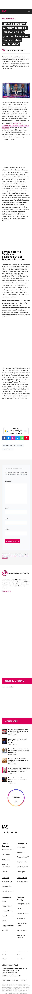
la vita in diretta (18, 445)
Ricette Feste (21, 930)
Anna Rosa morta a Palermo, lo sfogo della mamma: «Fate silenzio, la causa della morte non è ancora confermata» (19, 769)
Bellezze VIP (21, 847)
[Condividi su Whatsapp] (22, 438)
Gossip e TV (22, 843)
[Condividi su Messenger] (9, 438)
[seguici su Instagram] (8, 832)
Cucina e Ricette (20, 898)
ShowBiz (5, 878)
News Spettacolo (8, 891)
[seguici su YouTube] (12, 832)
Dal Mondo (6, 855)
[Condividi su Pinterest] (26, 438)
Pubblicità (5, 959)
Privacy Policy (21, 959)
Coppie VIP (21, 852)
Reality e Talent (22, 867)
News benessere (8, 916)
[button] (29, 11)
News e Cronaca (5, 844)
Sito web (7, 529)
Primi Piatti (21, 918)
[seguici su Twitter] (16, 832)
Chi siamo (5, 951)
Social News (22, 878)
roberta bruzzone (7, 449)
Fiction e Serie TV (23, 857)
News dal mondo (23, 881)
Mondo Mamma (7, 911)
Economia (5, 860)
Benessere (6, 897)
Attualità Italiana (8, 19)
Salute (4, 921)
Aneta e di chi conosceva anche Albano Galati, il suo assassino (15, 125)
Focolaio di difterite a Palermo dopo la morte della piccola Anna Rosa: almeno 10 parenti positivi (18, 750)
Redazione (5, 955)
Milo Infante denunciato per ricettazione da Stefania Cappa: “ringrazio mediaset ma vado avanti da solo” (19, 731)
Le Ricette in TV (22, 913)
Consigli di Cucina (23, 904)
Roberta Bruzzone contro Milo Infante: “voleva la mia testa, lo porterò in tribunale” (17, 741)
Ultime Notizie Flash (8, 687)
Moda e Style (6, 906)
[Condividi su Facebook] (4, 438)
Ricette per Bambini (21, 936)
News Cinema (7, 881)
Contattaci (20, 955)
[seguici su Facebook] (3, 832)
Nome (7, 508)
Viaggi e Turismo (8, 926)
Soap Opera (21, 872)
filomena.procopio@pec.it (13, 970)
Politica (4, 872)
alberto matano (7, 445)
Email (6, 518)
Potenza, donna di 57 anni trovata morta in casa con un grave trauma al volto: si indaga (19, 779)
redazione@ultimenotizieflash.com (17, 968)
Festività (5, 930)
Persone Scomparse (6, 865)
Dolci (19, 909)
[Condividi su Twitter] (17, 438)
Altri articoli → (6, 591)
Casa (4, 901)
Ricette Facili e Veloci (22, 924)
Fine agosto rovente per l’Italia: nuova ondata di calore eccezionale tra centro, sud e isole (18, 760)
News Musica (6, 886)
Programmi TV (22, 862)
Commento (8, 481)
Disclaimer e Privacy (22, 951)
